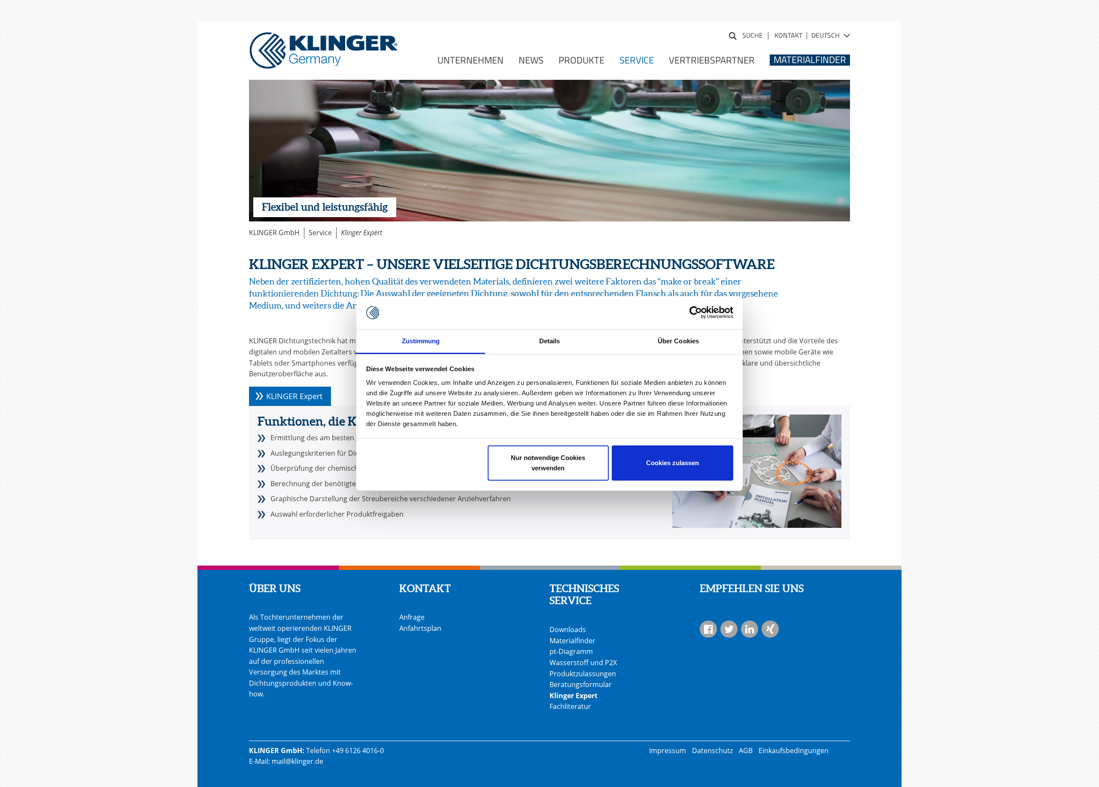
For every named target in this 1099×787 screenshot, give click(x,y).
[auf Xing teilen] (770, 629)
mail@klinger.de (297, 761)
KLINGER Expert (294, 396)
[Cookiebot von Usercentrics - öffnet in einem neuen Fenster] (695, 312)
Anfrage (412, 617)
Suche (732, 34)
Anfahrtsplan (420, 628)
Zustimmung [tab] (421, 341)
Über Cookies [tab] (678, 341)
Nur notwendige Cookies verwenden (548, 463)
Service (320, 232)
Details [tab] (549, 341)
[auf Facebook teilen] (708, 629)
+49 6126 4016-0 (358, 750)
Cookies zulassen (672, 462)
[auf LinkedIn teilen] (749, 629)
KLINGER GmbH (274, 232)
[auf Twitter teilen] (729, 629)
